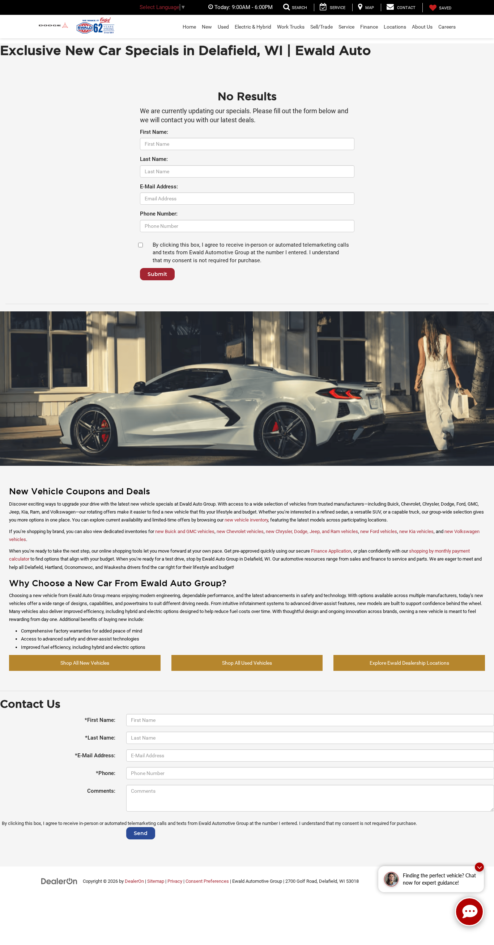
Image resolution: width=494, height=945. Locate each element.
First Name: (154, 132)
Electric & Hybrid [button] (253, 27)
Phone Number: (159, 213)
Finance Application (331, 551)
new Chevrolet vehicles (240, 531)
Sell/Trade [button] (321, 27)
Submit (157, 274)
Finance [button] (369, 27)
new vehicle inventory (246, 520)
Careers (447, 27)
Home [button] (189, 27)
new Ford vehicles (378, 531)
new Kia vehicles (416, 531)
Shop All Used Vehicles (247, 663)
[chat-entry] (469, 911)
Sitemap (155, 881)
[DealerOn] (59, 881)
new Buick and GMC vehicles (184, 531)
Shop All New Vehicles (84, 663)
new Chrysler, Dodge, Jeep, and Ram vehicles (312, 531)
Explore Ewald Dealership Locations (409, 663)
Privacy (174, 881)
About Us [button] (422, 27)
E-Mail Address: (159, 186)
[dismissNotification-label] (479, 867)
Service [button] (346, 27)
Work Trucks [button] (291, 27)
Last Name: (154, 159)
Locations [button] (395, 27)
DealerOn (134, 881)
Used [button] (223, 27)
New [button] (207, 27)
